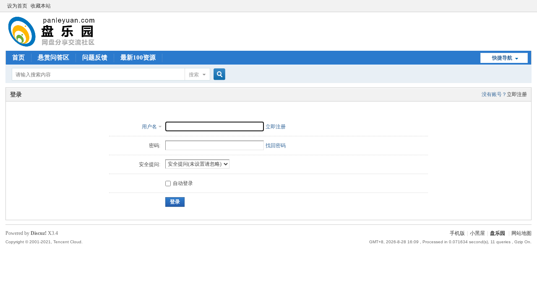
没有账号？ (494, 94)
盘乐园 (497, 233)
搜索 (194, 75)
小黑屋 (477, 233)
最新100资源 (138, 57)
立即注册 (517, 94)
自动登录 (183, 183)
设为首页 (17, 6)
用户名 (149, 127)
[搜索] (218, 74)
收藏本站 (41, 6)
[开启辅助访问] (529, 6)
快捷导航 (502, 58)
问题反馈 (94, 57)
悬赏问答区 (53, 57)
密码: (154, 145)
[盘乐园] (64, 46)
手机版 (457, 233)
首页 (18, 57)
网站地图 (521, 233)
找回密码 (276, 145)
